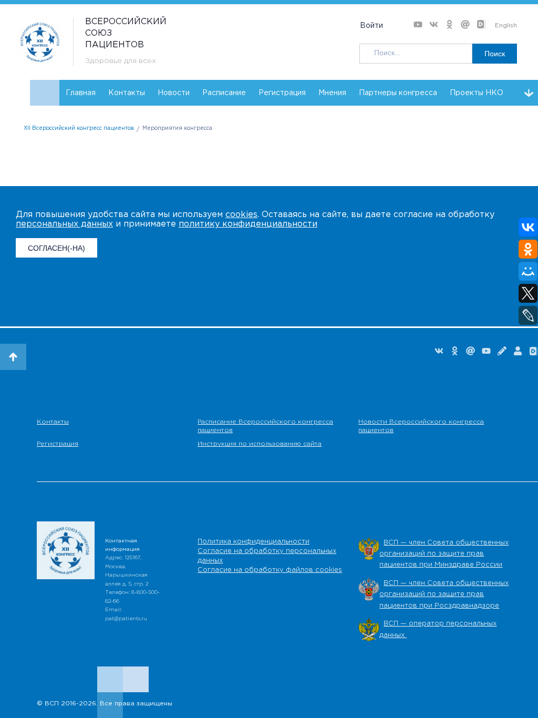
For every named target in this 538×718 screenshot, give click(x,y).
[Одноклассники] (528, 249)
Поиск (494, 53)
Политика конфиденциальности (253, 542)
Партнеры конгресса (398, 93)
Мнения (332, 93)
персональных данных (64, 224)
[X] (528, 293)
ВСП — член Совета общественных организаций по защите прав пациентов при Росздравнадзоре (444, 594)
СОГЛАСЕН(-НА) (56, 248)
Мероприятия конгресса (177, 128)
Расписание (224, 93)
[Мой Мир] (528, 271)
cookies (241, 215)
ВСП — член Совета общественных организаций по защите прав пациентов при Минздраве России (444, 554)
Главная (81, 93)
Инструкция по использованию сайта (260, 444)
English (506, 25)
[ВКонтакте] (528, 227)
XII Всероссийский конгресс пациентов (79, 128)
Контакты (126, 93)
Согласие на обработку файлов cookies (270, 570)
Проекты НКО (476, 93)
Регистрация (282, 93)
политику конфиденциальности (248, 224)
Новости (174, 93)
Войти (371, 26)
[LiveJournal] (528, 315)
